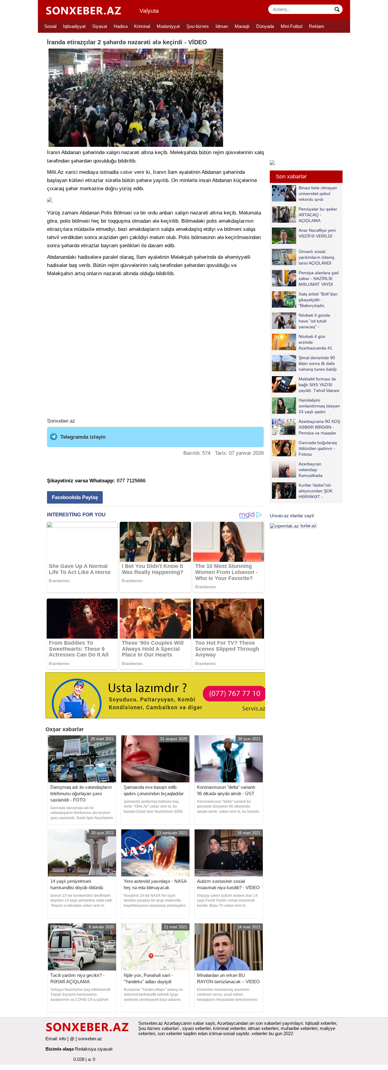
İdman (222, 26)
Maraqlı (242, 26)
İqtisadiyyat (74, 26)
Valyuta (149, 11)
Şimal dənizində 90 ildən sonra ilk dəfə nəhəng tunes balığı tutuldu (318, 363)
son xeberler (170, 1033)
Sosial (50, 26)
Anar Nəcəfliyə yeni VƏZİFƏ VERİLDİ (317, 233)
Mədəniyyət (168, 26)
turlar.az (308, 525)
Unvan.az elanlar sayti (292, 515)
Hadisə (121, 26)
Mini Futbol (291, 26)
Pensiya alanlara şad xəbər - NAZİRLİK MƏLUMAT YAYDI (319, 278)
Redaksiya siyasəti (93, 1048)
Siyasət (99, 26)
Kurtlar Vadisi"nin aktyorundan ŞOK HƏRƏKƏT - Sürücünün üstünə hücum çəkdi (303, 491)
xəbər (126, 172)
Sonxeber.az (61, 421)
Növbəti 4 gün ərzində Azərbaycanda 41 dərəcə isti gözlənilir (317, 342)
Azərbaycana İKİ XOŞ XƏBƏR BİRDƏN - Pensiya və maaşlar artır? (319, 427)
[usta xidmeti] (158, 694)
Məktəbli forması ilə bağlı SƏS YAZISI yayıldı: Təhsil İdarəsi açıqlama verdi (319, 384)
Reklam (316, 26)
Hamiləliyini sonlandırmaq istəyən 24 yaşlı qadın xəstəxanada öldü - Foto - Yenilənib (306, 406)
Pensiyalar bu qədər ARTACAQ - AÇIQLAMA (318, 215)
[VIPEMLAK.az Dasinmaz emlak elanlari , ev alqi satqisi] (284, 525)
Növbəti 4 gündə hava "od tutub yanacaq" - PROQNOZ (314, 321)
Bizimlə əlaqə (59, 1048)
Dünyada (265, 26)
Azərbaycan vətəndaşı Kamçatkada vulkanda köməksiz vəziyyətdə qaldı (303, 469)
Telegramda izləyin (82, 437)
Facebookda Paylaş (75, 497)
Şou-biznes (197, 26)
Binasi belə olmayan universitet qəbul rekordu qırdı (318, 193)
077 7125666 (131, 481)
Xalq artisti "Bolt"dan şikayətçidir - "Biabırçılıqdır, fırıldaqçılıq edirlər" (318, 300)
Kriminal (142, 26)
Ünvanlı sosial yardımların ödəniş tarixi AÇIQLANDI (316, 257)
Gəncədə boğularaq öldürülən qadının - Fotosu (318, 448)
